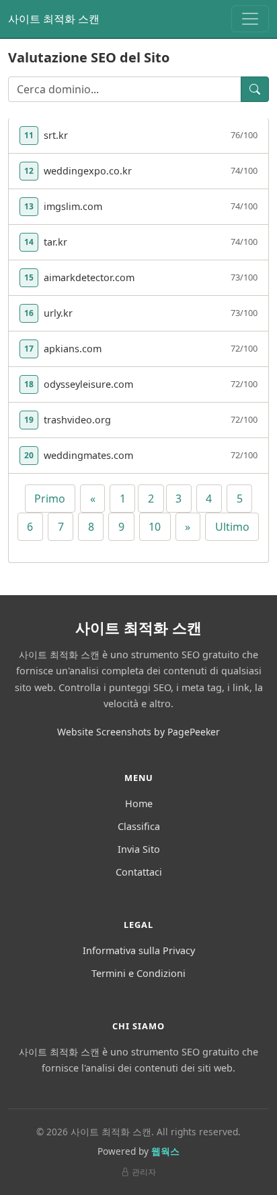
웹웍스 (165, 1151)
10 (155, 526)
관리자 (144, 1172)
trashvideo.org (77, 419)
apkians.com (73, 348)
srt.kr (56, 135)
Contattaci (139, 872)
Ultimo (232, 526)
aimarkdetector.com (89, 277)
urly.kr (58, 313)
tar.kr (55, 242)
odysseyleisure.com (88, 384)
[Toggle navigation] (250, 18)
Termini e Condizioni (138, 973)
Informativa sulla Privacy (139, 950)
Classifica (139, 826)
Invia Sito (139, 849)
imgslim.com (73, 206)
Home (139, 803)
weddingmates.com (88, 455)
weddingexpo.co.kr (88, 170)
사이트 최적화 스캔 (54, 18)
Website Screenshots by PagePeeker (138, 731)
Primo (49, 498)
